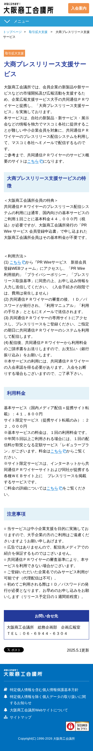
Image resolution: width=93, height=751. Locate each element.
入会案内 (79, 8)
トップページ (12, 32)
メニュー (21, 21)
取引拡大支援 (38, 32)
